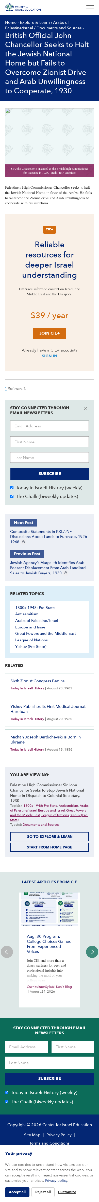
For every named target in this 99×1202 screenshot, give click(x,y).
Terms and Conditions (49, 1143)
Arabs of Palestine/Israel (36, 620)
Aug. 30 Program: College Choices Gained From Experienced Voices (49, 944)
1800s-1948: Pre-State (35, 607)
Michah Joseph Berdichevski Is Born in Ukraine (45, 739)
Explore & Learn (35, 22)
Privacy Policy (59, 1135)
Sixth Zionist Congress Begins (37, 681)
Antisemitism (26, 614)
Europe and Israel (30, 627)
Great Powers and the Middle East (45, 633)
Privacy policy (56, 1180)
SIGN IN (49, 356)
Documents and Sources (59, 28)
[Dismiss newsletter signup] (86, 408)
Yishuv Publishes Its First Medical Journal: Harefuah (48, 709)
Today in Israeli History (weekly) (49, 488)
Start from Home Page (49, 847)
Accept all (17, 1192)
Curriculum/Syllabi (41, 987)
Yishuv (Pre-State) (30, 646)
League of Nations (31, 640)
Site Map (32, 1135)
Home (10, 22)
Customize (67, 1192)
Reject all (43, 1192)
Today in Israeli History (27, 688)
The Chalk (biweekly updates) (47, 496)
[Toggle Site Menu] (88, 7)
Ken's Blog (64, 987)
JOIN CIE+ (49, 333)
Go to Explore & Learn (50, 836)
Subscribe (50, 473)
